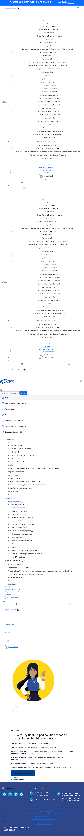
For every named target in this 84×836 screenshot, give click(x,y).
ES (78, 9)
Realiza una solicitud (23, 773)
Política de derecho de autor (44, 819)
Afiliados (47, 172)
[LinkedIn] (21, 794)
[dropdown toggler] (13, 439)
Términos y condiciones (43, 816)
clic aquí (71, 3)
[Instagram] (16, 794)
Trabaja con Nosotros (44, 824)
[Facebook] (4, 794)
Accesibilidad (48, 176)
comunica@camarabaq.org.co (44, 799)
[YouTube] (10, 794)
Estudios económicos (46, 168)
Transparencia (9, 624)
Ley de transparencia (47, 170)
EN (78, 7)
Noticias (47, 347)
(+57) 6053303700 (17, 777)
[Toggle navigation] (44, 15)
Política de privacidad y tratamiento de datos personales (43, 814)
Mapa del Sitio (43, 821)
